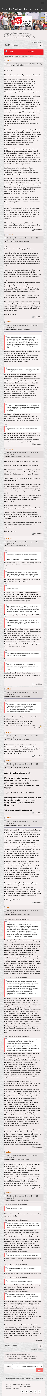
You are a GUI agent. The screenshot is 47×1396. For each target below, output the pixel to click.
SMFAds (8, 1386)
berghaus (9, 234)
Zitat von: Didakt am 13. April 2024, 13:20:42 (17, 919)
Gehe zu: (9, 1366)
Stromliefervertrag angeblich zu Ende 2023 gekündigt (24, 64)
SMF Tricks (15, 1388)
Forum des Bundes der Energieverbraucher (22, 9)
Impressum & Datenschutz (34, 1378)
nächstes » (40, 42)
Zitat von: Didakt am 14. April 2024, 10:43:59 (17, 1204)
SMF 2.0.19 (9, 1384)
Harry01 (9, 60)
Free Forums (15, 1386)
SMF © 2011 (17, 1384)
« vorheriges (33, 42)
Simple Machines (26, 1384)
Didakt (8, 689)
